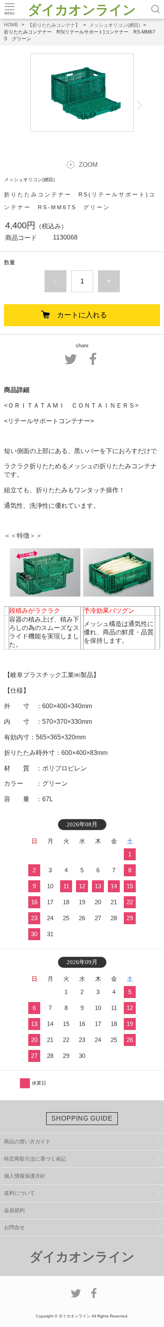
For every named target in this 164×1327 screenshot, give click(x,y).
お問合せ (14, 1227)
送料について (19, 1193)
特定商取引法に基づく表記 (35, 1159)
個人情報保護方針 (24, 1176)
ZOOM (88, 164)
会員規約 (14, 1210)
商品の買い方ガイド (27, 1142)
